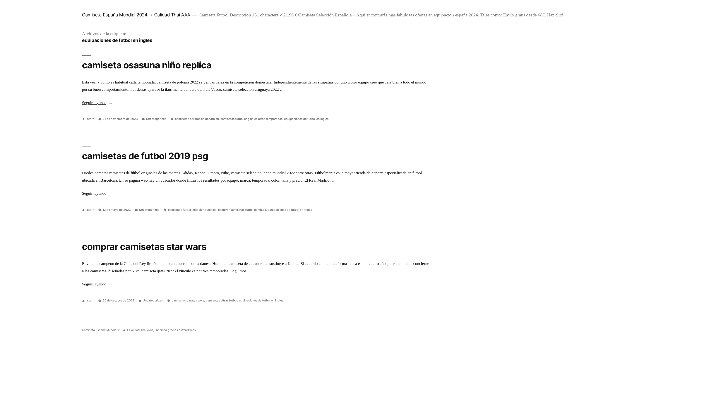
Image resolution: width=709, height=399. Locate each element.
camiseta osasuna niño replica (146, 65)
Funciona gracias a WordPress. (175, 330)
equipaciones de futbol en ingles (306, 119)
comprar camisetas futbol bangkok (242, 210)
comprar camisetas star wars (144, 246)
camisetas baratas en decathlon (197, 119)
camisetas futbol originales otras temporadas (251, 119)
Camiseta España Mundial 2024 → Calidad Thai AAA (136, 15)
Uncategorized (156, 119)
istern (90, 119)
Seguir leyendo (97, 102)
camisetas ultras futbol (221, 300)
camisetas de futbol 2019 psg (145, 155)
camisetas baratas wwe (188, 300)
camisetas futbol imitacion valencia (192, 210)
